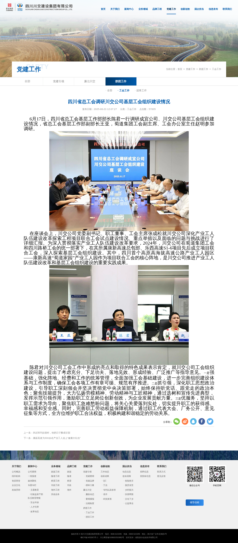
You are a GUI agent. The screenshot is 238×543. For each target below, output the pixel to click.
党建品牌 (90, 481)
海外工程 (55, 490)
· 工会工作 (123, 90)
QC (104, 481)
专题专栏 (32, 485)
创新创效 (185, 9)
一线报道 (32, 476)
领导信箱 (194, 502)
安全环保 (34, 502)
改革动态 (34, 511)
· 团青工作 (141, 90)
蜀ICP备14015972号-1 (89, 537)
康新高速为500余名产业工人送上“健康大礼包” (56, 438)
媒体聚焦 (32, 481)
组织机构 (16, 476)
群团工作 (203, 69)
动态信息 (126, 472)
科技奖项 (107, 499)
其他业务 (55, 494)
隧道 (69, 476)
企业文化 (16, 485)
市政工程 (55, 485)
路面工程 (55, 472)
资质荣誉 (16, 481)
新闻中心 (129, 9)
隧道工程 (55, 476)
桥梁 (69, 481)
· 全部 (109, 90)
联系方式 (161, 472)
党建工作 (171, 9)
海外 (69, 490)
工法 (105, 485)
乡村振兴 (129, 490)
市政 (69, 485)
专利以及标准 (109, 490)
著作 (105, 494)
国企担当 (199, 9)
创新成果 (105, 476)
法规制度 (90, 503)
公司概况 (16, 472)
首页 (103, 9)
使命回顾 (126, 476)
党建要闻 (90, 476)
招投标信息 (145, 476)
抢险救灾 (129, 481)
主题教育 (34, 490)
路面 (69, 472)
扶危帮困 (129, 494)
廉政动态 (90, 494)
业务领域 (143, 9)
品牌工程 (157, 9)
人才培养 (34, 507)
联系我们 (227, 9)
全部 (27, 81)
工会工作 (216, 69)
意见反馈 (161, 476)
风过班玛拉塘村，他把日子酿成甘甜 (51, 432)
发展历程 (16, 490)
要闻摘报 (90, 499)
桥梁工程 (55, 481)
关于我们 (115, 9)
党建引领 (58, 81)
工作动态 (105, 472)
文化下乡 (129, 499)
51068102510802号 (116, 537)
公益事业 (129, 503)
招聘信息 (144, 472)
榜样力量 (90, 485)
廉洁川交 (89, 81)
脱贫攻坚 (129, 485)
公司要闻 (32, 472)
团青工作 (90, 517)
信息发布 (213, 9)
